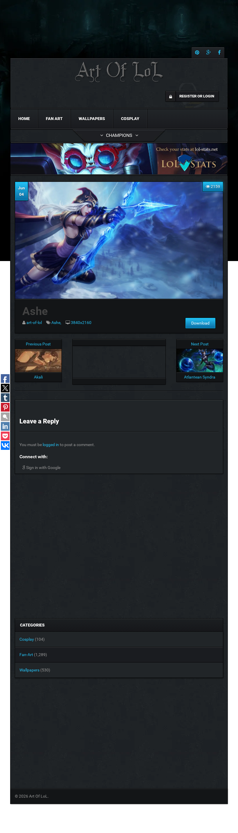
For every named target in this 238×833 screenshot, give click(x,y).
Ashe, (56, 322)
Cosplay (130, 118)
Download (200, 323)
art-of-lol (34, 322)
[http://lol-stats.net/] (119, 158)
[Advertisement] (119, 360)
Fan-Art (26, 654)
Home (24, 118)
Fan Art (54, 118)
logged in (51, 444)
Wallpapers (92, 118)
